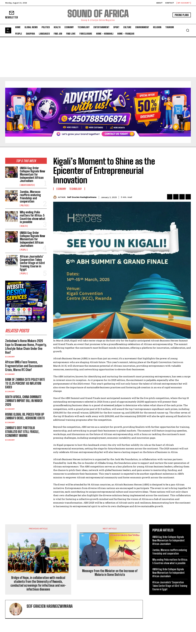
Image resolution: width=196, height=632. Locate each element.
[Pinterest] (182, 196)
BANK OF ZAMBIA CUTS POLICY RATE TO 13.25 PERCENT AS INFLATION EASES (25, 383)
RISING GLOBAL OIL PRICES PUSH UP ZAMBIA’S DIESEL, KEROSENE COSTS (25, 416)
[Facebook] (169, 196)
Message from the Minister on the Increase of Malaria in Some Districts (109, 573)
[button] (187, 30)
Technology (75, 188)
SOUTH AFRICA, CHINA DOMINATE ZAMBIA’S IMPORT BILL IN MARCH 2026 (24, 401)
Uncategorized (27, 185)
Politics (24, 205)
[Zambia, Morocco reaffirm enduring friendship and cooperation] (11, 195)
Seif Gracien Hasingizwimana (81, 197)
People (24, 250)
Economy (10, 357)
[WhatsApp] (188, 196)
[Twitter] (176, 196)
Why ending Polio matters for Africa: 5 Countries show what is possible (32, 217)
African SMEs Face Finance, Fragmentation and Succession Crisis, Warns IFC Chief (24, 366)
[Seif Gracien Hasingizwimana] (55, 197)
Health (24, 226)
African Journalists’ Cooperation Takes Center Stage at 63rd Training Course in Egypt (32, 263)
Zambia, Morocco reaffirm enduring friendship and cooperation (30, 196)
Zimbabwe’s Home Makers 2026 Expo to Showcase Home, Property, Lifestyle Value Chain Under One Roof (26, 346)
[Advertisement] (98, 57)
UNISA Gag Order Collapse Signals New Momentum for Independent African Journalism (32, 174)
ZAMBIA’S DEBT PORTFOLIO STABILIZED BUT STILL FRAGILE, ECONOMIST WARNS (22, 431)
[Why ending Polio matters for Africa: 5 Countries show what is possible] (11, 216)
